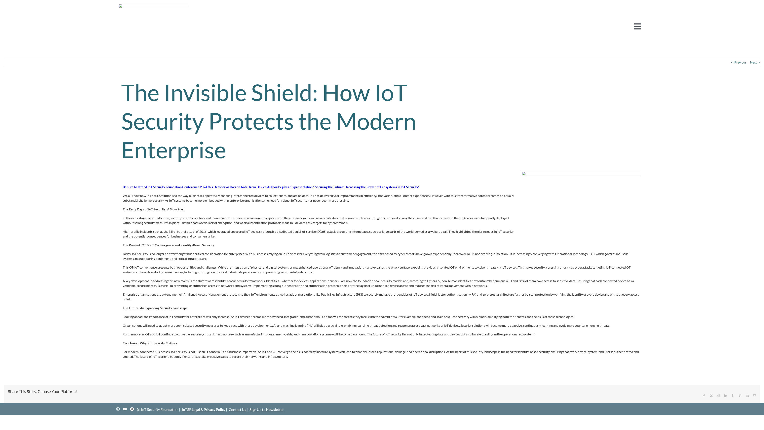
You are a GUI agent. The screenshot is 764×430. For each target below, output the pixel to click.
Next (753, 62)
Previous (740, 62)
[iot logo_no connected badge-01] (154, 5)
